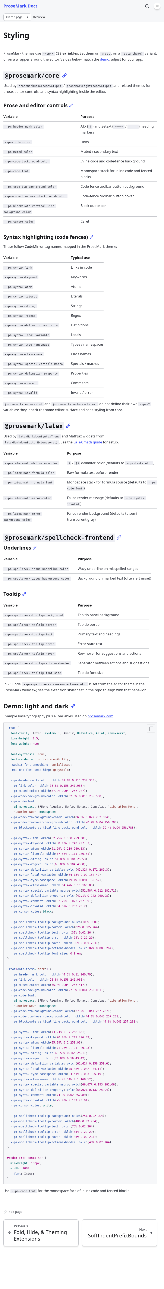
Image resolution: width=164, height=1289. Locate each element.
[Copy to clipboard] (151, 728)
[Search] (147, 6)
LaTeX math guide (87, 442)
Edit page (15, 1212)
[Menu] (157, 6)
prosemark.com (100, 716)
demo (104, 59)
